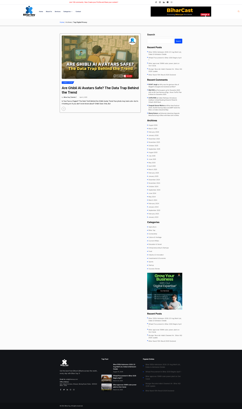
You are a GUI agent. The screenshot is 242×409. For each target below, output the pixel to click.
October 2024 (153, 186)
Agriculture (152, 227)
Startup (151, 265)
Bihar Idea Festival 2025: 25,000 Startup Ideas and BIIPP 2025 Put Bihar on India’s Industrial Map (164, 108)
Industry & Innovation (156, 255)
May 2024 (152, 197)
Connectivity (153, 234)
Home (41, 11)
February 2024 (154, 203)
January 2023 (153, 217)
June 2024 (152, 193)
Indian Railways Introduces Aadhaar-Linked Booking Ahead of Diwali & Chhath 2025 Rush (163, 100)
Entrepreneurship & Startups (159, 248)
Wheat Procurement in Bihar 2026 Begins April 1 (165, 59)
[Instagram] (160, 2)
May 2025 (152, 163)
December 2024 (154, 180)
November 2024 (154, 183)
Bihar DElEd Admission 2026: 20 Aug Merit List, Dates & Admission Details (165, 53)
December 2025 (154, 139)
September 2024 (154, 190)
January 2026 (153, 135)
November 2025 (154, 142)
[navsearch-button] (238, 11)
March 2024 (153, 200)
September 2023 (154, 210)
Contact (78, 11)
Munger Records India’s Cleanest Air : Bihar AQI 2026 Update (165, 70)
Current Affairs (68, 82)
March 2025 (153, 169)
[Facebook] (156, 2)
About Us (49, 11)
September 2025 (154, 149)
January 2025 (153, 176)
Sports (151, 262)
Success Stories (154, 269)
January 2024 (154, 207)
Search (151, 34)
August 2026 (153, 125)
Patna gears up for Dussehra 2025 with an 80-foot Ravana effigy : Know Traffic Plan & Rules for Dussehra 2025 (165, 92)
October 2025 (153, 146)
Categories (67, 11)
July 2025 (152, 156)
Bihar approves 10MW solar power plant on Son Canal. (164, 64)
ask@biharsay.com (72, 379)
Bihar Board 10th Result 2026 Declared (162, 75)
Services (57, 11)
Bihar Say (152, 230)
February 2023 (154, 214)
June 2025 (152, 159)
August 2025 (153, 152)
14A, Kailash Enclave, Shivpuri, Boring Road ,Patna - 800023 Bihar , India (78, 384)
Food (150, 251)
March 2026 (153, 129)
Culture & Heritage (155, 237)
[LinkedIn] (163, 2)
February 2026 (154, 132)
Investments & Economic (157, 258)
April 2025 (152, 166)
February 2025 (154, 173)
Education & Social (155, 244)
